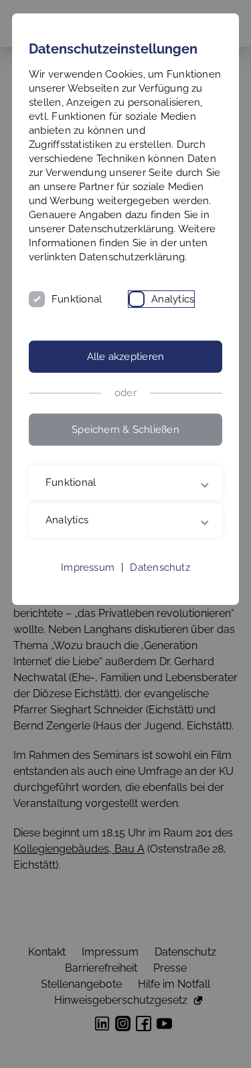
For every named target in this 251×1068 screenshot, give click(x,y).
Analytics (172, 299)
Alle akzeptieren (126, 357)
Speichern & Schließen (125, 430)
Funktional (77, 299)
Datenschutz (159, 596)
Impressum (87, 596)
